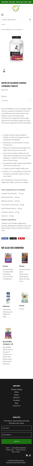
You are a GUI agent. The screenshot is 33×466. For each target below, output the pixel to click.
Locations (16, 400)
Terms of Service (21, 450)
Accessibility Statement (19, 448)
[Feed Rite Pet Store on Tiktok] (30, 456)
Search (8, 448)
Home (3, 24)
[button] (16, 130)
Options (4, 96)
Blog (16, 403)
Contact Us (16, 406)
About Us (16, 398)
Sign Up (16, 441)
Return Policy (16, 452)
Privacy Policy (10, 450)
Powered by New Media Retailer (16, 462)
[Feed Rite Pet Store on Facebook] (27, 456)
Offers (16, 392)
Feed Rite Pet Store (18, 460)
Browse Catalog (16, 389)
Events (16, 395)
